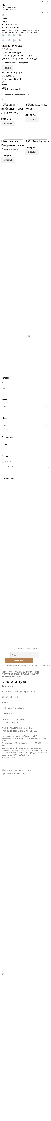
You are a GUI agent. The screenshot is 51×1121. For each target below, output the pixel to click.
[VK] (7, 683)
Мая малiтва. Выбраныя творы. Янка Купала (13, 145)
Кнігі (4, 388)
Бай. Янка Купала (37, 141)
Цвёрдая (9, 466)
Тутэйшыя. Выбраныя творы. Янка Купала (13, 108)
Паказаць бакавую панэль (17, 94)
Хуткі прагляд (7, 135)
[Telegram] (3, 683)
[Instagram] (11, 683)
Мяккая (8, 461)
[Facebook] (20, 683)
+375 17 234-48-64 (9, 10)
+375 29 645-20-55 (9, 8)
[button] (8, 123)
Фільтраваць (9, 478)
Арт (3, 383)
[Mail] (24, 683)
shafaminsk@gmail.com (13, 708)
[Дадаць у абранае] (14, 135)
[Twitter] (16, 683)
